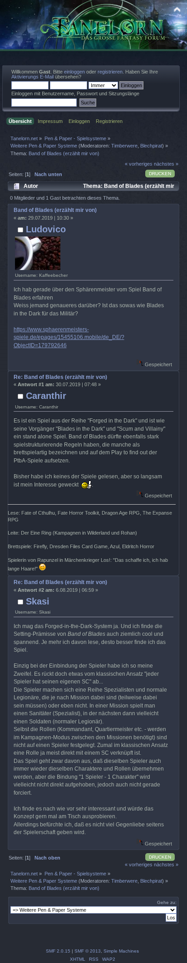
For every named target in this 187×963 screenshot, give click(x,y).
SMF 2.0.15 (58, 950)
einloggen (74, 71)
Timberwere (124, 145)
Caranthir (46, 396)
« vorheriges (139, 164)
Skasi (37, 601)
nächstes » (166, 164)
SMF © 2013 (87, 950)
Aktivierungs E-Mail (32, 76)
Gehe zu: (167, 902)
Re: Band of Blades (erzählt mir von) (60, 377)
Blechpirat (151, 145)
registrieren (110, 71)
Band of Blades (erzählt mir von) (55, 210)
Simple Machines (121, 950)
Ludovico (46, 229)
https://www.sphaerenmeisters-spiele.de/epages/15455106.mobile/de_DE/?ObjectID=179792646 (69, 337)
